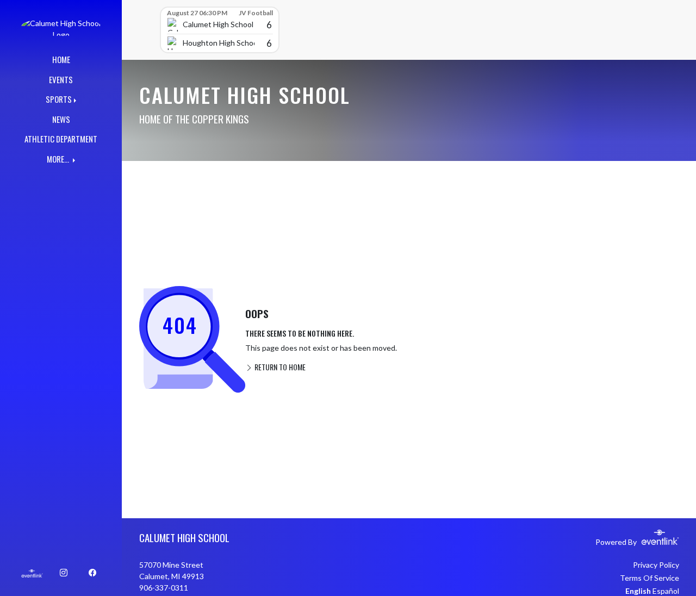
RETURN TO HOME (279, 366)
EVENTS (61, 79)
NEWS (61, 119)
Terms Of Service (649, 577)
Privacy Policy (656, 564)
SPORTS (59, 99)
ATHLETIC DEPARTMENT (60, 139)
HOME (61, 59)
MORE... (59, 159)
